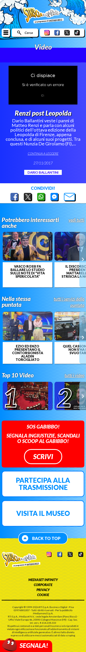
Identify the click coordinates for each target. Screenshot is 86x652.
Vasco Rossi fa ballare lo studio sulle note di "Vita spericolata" (27, 271)
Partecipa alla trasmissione (43, 483)
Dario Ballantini (43, 172)
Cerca (29, 33)
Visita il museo (43, 513)
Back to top (46, 538)
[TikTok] (77, 32)
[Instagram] (47, 32)
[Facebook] (57, 32)
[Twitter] (67, 32)
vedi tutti (76, 219)
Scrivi (43, 456)
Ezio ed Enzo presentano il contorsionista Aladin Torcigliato (27, 353)
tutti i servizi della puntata (69, 302)
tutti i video (74, 375)
